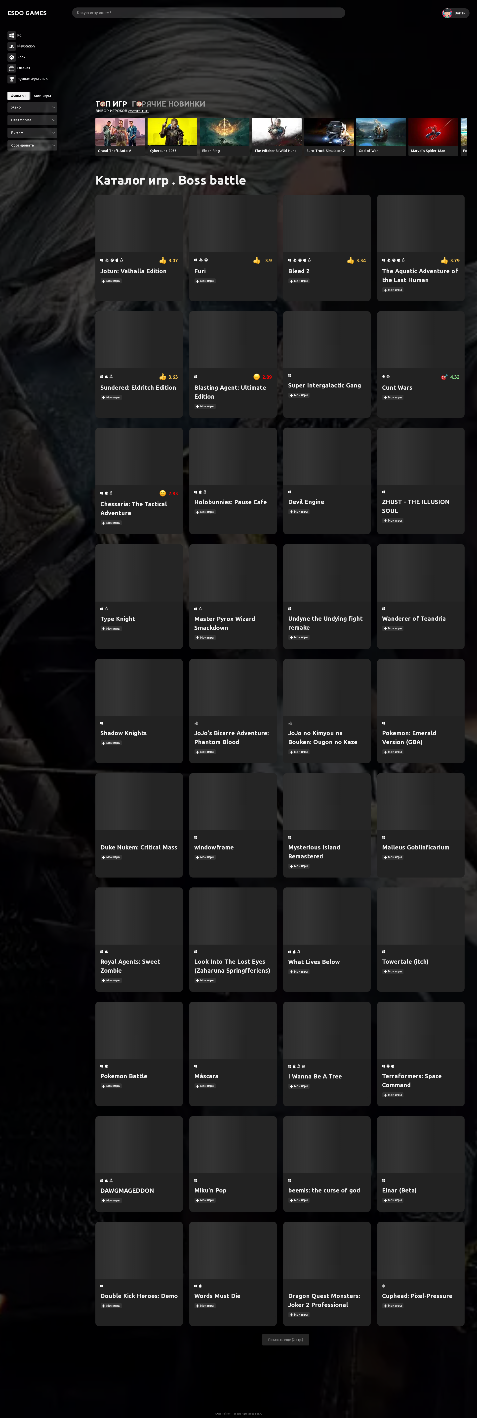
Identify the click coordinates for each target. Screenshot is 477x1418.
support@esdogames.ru (248, 1413)
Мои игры (113, 280)
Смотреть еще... (138, 111)
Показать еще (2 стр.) (285, 1340)
